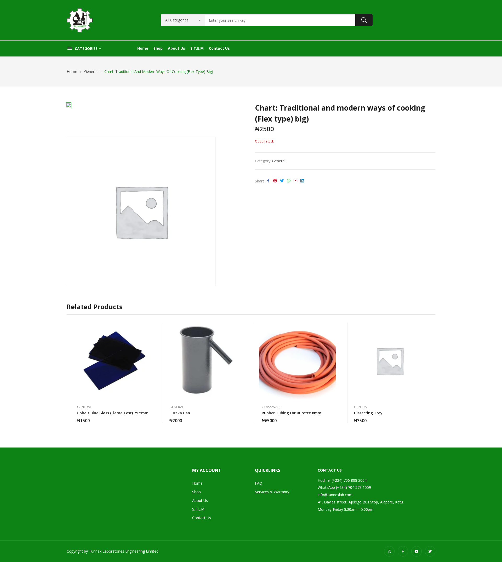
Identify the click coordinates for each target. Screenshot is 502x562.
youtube (416, 551)
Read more (333, 417)
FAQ (258, 483)
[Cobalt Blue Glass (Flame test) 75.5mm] (113, 361)
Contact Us (201, 517)
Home (197, 483)
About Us (200, 500)
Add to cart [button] (148, 417)
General (278, 160)
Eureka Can (179, 412)
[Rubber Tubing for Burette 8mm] (297, 361)
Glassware (271, 407)
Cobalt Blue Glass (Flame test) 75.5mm (113, 412)
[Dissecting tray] (389, 361)
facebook (403, 551)
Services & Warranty (272, 491)
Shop (196, 491)
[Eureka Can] (205, 361)
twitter (430, 551)
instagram (389, 551)
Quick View (148, 328)
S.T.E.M (198, 509)
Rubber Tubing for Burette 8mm (291, 412)
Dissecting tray (368, 412)
